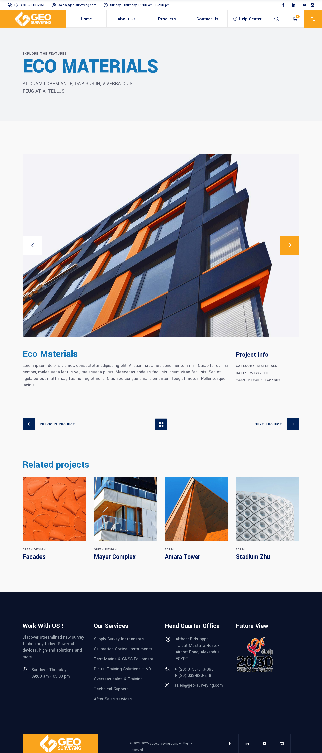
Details (255, 380)
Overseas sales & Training (118, 679)
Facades (273, 380)
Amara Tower (182, 557)
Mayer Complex (115, 557)
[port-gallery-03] (161, 245)
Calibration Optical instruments (123, 649)
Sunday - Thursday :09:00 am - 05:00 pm (140, 5)
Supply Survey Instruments (119, 639)
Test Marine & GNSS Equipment (124, 659)
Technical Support (111, 689)
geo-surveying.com (163, 743)
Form (169, 549)
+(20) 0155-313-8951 (29, 5)
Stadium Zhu (253, 557)
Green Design (34, 549)
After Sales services (113, 699)
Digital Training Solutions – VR (122, 669)
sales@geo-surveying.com (77, 5)
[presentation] (32, 245)
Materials (267, 366)
